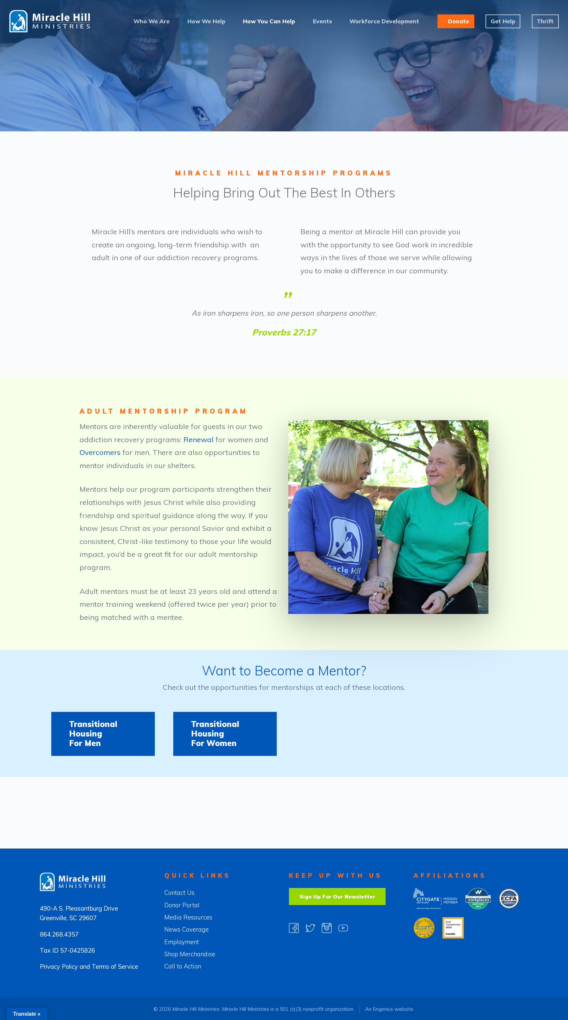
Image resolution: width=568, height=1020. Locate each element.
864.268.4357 (59, 934)
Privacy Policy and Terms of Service (89, 966)
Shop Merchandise (189, 954)
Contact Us (179, 892)
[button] (103, 734)
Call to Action (182, 966)
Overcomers (100, 452)
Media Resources (188, 917)
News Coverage (186, 929)
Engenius (383, 1009)
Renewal (198, 439)
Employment (181, 942)
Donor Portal (182, 905)
